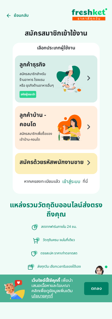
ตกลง (96, 289)
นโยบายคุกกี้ (42, 296)
